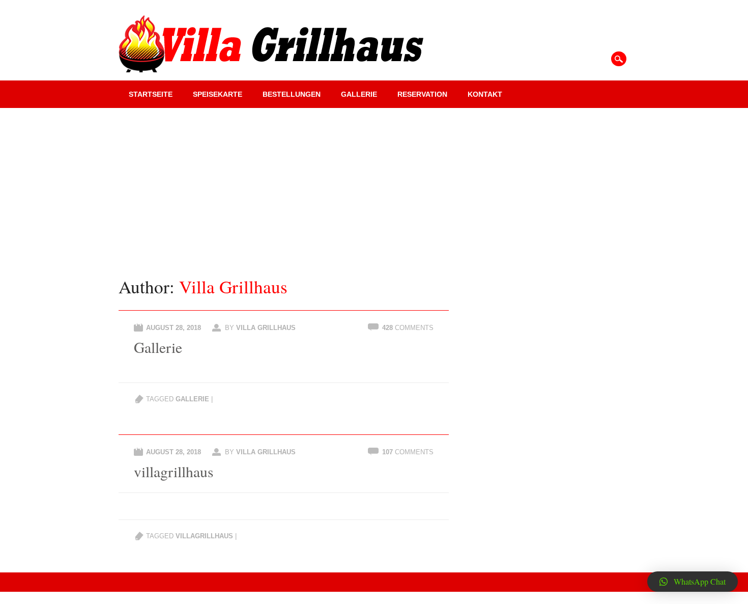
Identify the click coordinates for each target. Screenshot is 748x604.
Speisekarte (217, 94)
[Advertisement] (374, 184)
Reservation (422, 94)
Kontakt (485, 94)
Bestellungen (292, 94)
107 (408, 452)
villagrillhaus (174, 471)
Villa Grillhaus (233, 286)
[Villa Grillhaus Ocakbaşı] (271, 69)
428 (408, 328)
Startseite (150, 94)
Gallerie (359, 94)
